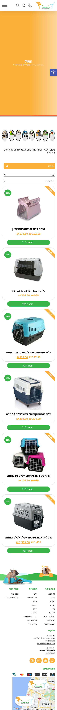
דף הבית (51, 594)
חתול (33, 65)
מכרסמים (18, 132)
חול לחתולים (32, 620)
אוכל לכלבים (32, 597)
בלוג (53, 609)
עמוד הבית (40, 65)
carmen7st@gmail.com (46, 643)
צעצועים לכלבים (30, 616)
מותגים (52, 605)
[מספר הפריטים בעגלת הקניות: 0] (23, 5)
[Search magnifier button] (7, 166)
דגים (52, 132)
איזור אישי (14, 594)
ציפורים (11, 132)
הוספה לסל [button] (27, 242)
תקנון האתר (50, 620)
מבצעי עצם (25, 134)
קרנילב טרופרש (4, 134)
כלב (32, 132)
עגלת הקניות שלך (11, 597)
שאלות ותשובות (49, 616)
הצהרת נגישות (49, 624)
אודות (53, 597)
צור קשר (52, 612)
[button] (53, 72)
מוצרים (52, 601)
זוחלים (45, 132)
